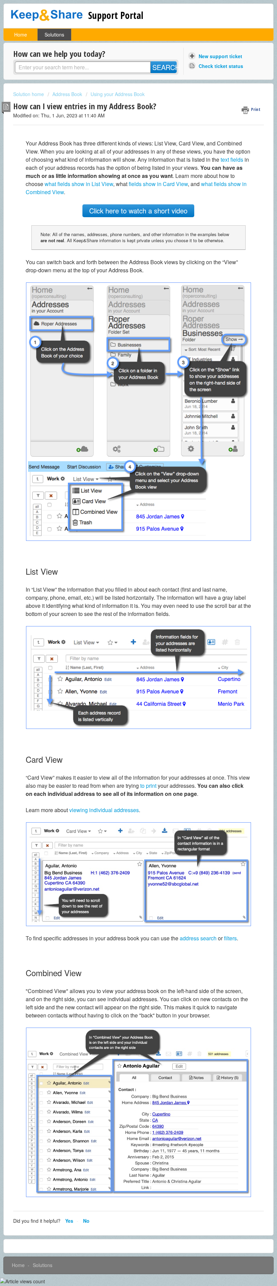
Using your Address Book (118, 94)
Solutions (54, 34)
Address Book (67, 94)
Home (20, 34)
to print (148, 785)
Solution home (29, 94)
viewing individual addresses (104, 810)
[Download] (126, 656)
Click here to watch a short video (138, 210)
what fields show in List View (79, 184)
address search (198, 938)
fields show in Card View (158, 184)
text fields (232, 159)
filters (230, 938)
